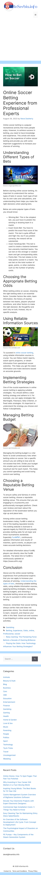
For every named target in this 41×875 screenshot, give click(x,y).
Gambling (10, 627)
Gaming (6, 713)
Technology (8, 745)
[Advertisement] (20, 40)
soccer (17, 634)
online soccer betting (24, 353)
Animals (6, 677)
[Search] (35, 658)
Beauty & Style (9, 681)
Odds (25, 630)
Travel (5, 752)
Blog (5, 684)
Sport (5, 741)
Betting (9, 630)
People (6, 734)
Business (7, 688)
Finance (6, 706)
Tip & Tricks (8, 748)
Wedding (7, 759)
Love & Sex (8, 723)
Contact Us (7, 871)
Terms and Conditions (19, 871)
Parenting (7, 730)
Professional (8, 634)
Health (6, 716)
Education (7, 698)
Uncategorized (9, 755)
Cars (5, 691)
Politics (6, 737)
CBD (5, 695)
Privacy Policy (32, 871)
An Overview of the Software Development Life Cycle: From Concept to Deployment (19, 822)
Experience (17, 630)
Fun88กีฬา (16, 537)
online (31, 630)
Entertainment (9, 702)
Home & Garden (10, 720)
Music (5, 727)
